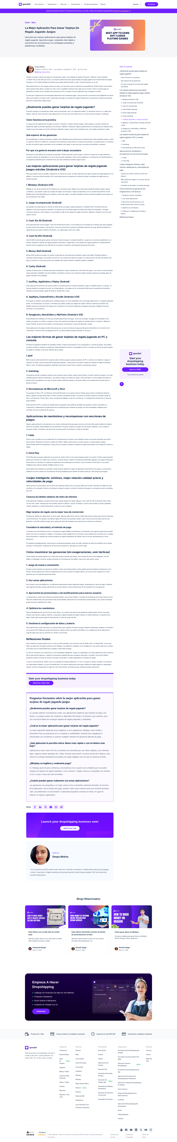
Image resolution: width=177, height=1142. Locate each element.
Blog (33, 22)
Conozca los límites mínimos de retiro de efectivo (134, 175)
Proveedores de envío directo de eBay (128, 1058)
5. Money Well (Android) (129, 113)
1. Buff (123, 141)
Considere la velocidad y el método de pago (135, 185)
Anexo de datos (145, 1136)
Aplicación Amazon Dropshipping (124, 1064)
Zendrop (120, 1118)
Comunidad (79, 1067)
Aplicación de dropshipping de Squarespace (128, 1105)
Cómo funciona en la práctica (130, 77)
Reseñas (78, 1079)
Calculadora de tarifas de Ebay (105, 1074)
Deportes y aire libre (64, 1096)
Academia (79, 1071)
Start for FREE (135, 369)
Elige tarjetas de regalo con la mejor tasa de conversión (135, 181)
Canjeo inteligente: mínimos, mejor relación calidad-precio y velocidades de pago (134, 167)
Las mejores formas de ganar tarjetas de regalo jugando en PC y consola (134, 136)
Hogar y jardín (64, 1082)
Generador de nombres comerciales (105, 1094)
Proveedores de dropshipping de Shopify (128, 1051)
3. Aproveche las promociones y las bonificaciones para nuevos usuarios (133, 203)
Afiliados (78, 1075)
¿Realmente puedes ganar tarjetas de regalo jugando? (133, 72)
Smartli (100, 1054)
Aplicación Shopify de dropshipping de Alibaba (129, 1084)
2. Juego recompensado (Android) (132, 103)
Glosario (78, 1088)
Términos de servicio (114, 1136)
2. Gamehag (125, 144)
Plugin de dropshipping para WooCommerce (127, 1094)
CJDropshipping (123, 1114)
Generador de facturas (105, 1099)
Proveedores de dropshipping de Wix (128, 1071)
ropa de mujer (64, 1054)
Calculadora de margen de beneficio (105, 1087)
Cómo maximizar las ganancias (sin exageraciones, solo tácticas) (133, 190)
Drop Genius (102, 1050)
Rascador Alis (102, 1069)
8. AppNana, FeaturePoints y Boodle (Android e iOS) (135, 124)
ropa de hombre (62, 1061)
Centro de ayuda (81, 1063)
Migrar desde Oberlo (82, 1083)
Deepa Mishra (40, 67)
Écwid (120, 1110)
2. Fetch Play (125, 161)
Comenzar (151, 4)
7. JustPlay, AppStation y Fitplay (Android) (134, 119)
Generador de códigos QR (102, 1081)
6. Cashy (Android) (127, 116)
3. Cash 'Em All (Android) (129, 106)
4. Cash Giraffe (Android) (129, 109)
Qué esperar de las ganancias (130, 81)
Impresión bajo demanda (64, 1077)
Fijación (103, 4)
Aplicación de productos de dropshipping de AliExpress (127, 1077)
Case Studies (80, 1059)
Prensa (148, 1054)
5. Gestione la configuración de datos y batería (133, 212)
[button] (40, 4)
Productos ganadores (91, 4)
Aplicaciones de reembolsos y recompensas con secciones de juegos (134, 152)
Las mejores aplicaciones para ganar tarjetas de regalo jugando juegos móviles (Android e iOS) (135, 93)
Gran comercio (123, 1089)
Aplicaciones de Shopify (103, 1064)
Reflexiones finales (127, 217)
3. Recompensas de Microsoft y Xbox (133, 147)
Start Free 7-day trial (41, 683)
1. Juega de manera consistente (131, 195)
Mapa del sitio (149, 1060)
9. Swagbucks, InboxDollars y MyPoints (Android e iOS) (133, 130)
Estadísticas (79, 1100)
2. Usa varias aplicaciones (129, 198)
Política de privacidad (129, 1136)
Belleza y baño (64, 1071)
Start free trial (69, 828)
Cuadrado (121, 1099)
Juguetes (62, 1067)
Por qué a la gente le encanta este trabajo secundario (134, 85)
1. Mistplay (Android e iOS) (129, 99)
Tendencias (63, 1050)
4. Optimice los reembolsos (129, 208)
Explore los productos (121, 11)
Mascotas (62, 1090)
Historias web (80, 1096)
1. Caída (123, 157)
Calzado (62, 1086)
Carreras (148, 1050)
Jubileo (100, 1059)
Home (27, 22)
